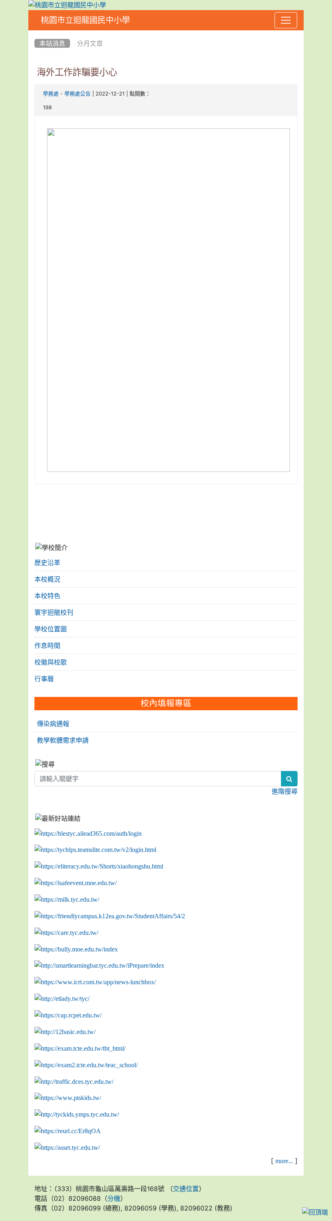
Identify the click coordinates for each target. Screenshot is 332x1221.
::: (36, 33)
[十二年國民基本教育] (65, 1032)
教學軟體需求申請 (63, 740)
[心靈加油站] (66, 933)
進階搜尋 (285, 791)
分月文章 (90, 43)
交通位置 (186, 1188)
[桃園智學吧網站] (99, 965)
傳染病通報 (53, 723)
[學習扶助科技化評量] (80, 1048)
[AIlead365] (88, 833)
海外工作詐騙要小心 (77, 72)
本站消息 (52, 43)
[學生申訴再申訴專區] (109, 916)
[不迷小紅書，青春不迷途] (98, 866)
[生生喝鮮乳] (66, 899)
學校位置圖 (50, 629)
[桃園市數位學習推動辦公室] (67, 1148)
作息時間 (47, 645)
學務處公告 (77, 93)
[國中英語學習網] (61, 999)
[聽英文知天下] (95, 982)
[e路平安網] (73, 1081)
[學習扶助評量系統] (86, 1065)
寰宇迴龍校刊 (53, 612)
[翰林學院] (95, 850)
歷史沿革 (47, 562)
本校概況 (47, 579)
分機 (113, 1198)
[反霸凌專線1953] (76, 949)
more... (284, 1160)
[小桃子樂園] (76, 1114)
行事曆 (44, 678)
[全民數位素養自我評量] (75, 883)
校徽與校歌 (50, 662)
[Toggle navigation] (286, 20)
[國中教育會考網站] (68, 1015)
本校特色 (47, 595)
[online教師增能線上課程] (67, 1131)
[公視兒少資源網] (67, 1098)
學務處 (51, 93)
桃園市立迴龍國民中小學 (85, 20)
